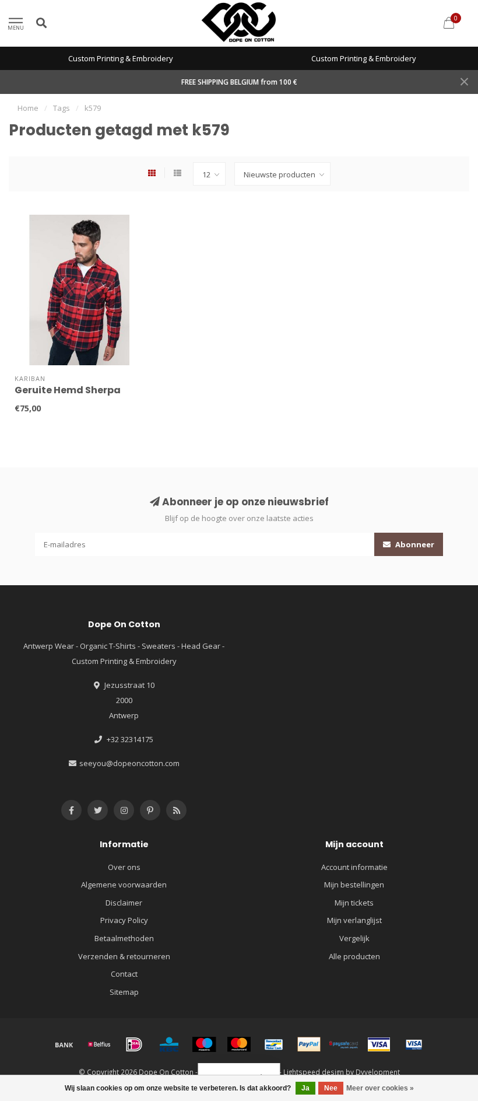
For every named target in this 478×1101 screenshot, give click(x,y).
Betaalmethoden (124, 938)
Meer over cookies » (380, 1088)
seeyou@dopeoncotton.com (129, 763)
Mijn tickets (354, 902)
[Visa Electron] (413, 1044)
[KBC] (169, 1044)
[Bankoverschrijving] (64, 1044)
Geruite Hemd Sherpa (68, 390)
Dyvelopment (378, 1071)
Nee (331, 1088)
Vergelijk (354, 938)
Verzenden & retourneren (124, 956)
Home (27, 108)
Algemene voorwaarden (124, 884)
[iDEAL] (134, 1044)
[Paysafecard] (343, 1044)
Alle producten (354, 956)
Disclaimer (124, 902)
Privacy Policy (124, 920)
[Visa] (378, 1044)
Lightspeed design (313, 1071)
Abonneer (413, 544)
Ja (305, 1088)
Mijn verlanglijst (354, 920)
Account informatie (354, 867)
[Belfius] (99, 1044)
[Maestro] (204, 1044)
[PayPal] (309, 1044)
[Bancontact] (274, 1044)
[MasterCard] (239, 1044)
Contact (124, 974)
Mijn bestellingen (354, 884)
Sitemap (124, 992)
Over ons (124, 867)
